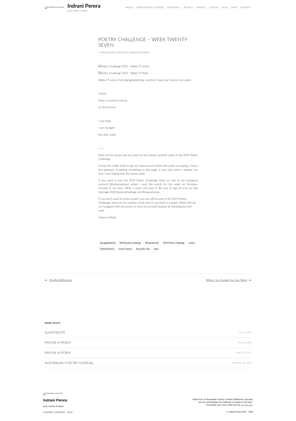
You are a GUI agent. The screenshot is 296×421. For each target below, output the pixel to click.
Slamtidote (55, 332)
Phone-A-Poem (58, 342)
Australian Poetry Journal (69, 363)
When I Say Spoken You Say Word (226, 280)
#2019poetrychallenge (130, 243)
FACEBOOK (60, 412)
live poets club (143, 249)
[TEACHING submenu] (180, 7)
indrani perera (125, 249)
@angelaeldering (107, 243)
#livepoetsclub (152, 243)
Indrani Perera (83, 6)
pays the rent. (247, 405)
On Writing (144, 52)
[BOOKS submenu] (193, 7)
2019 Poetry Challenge (127, 52)
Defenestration (107, 249)
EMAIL (70, 412)
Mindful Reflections (60, 280)
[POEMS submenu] (205, 7)
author (192, 243)
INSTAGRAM (48, 412)
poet (156, 249)
